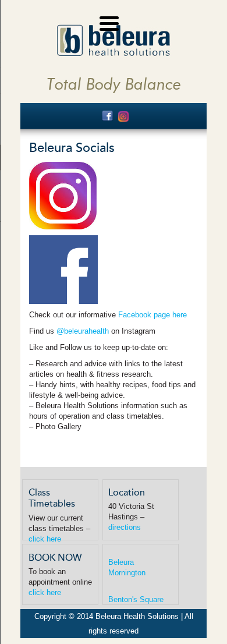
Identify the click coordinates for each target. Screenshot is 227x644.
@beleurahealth (82, 331)
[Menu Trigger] (109, 22)
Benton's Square (136, 599)
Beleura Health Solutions (113, 40)
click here (45, 539)
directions (124, 527)
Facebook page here (152, 314)
